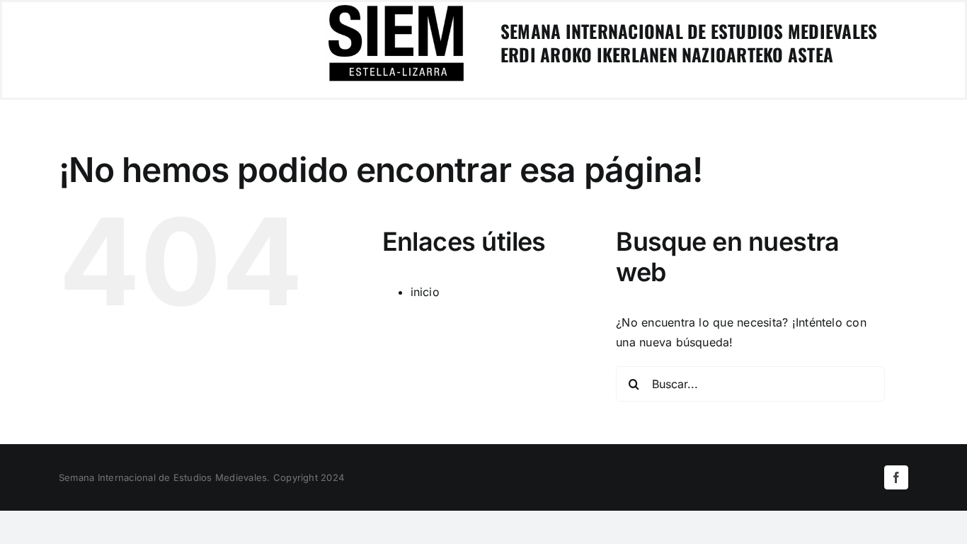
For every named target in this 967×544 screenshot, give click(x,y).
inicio (425, 292)
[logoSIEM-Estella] (396, 8)
